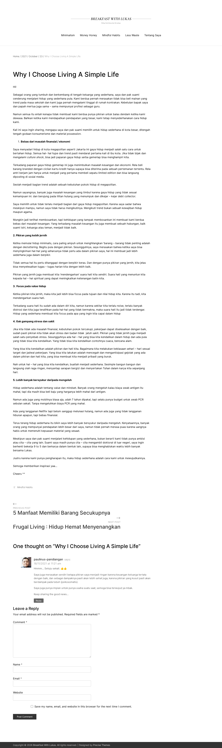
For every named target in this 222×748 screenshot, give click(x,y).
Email (17, 678)
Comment (20, 622)
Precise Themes (101, 745)
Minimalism (68, 35)
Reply (39, 600)
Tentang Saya (152, 35)
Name (17, 664)
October (34, 56)
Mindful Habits (111, 35)
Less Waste (132, 35)
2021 (24, 56)
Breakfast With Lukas (44, 745)
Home (17, 56)
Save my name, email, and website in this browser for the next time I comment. (83, 706)
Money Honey (88, 35)
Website (18, 692)
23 (42, 56)
